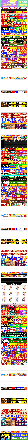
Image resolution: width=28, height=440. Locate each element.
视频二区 (2, 141)
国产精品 (6, 140)
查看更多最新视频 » (14, 303)
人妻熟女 (18, 141)
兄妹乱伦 (10, 147)
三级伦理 (6, 141)
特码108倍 (14, 284)
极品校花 (18, 147)
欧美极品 (22, 140)
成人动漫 (25, 140)
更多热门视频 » (25, 285)
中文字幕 (10, 141)
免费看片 (2, 147)
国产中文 (6, 147)
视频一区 (2, 140)
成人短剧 (14, 147)
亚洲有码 (18, 140)
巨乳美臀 (14, 141)
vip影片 (9, 284)
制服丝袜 (22, 141)
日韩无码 (25, 147)
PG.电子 (19, 284)
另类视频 (25, 141)
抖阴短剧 (22, 147)
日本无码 (14, 140)
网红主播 (10, 140)
